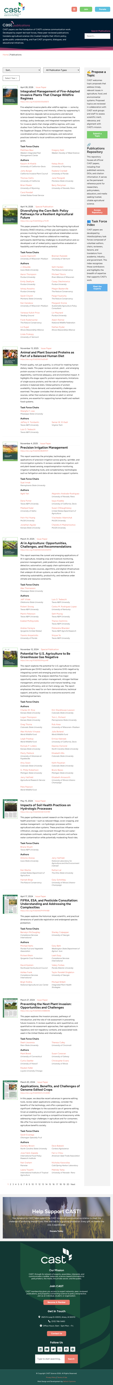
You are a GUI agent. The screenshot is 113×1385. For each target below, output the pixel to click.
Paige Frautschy (59, 296)
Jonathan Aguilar (28, 525)
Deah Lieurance (27, 1042)
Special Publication (44, 206)
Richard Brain (26, 955)
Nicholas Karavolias (61, 1162)
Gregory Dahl (58, 150)
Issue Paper (41, 87)
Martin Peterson (27, 614)
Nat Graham (26, 1162)
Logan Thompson (28, 717)
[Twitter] (53, 1349)
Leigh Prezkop (26, 739)
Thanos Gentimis (59, 621)
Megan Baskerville (60, 288)
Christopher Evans (60, 1060)
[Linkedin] (40, 1349)
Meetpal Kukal (26, 508)
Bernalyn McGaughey (30, 932)
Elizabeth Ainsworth (61, 777)
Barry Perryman (59, 185)
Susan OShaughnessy (62, 508)
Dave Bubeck (58, 1146)
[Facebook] (66, 1349)
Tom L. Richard (58, 717)
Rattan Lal (56, 870)
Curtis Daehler (26, 1060)
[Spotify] (72, 1349)
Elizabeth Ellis (58, 753)
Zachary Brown (27, 1146)
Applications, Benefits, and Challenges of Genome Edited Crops (50, 1088)
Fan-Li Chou (57, 1153)
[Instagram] (59, 1349)
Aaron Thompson (28, 274)
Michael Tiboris (59, 274)
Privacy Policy (51, 1377)
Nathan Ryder (58, 327)
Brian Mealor (26, 185)
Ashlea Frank (26, 972)
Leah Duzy (56, 955)
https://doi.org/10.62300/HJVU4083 (35, 1093)
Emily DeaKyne (27, 281)
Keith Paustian (58, 763)
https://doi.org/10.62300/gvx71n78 (34, 221)
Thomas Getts (27, 178)
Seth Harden (57, 267)
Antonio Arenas (27, 858)
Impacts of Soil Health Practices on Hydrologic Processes (45, 806)
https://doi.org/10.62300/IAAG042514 (35, 550)
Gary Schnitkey (59, 880)
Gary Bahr (56, 946)
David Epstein (26, 965)
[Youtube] (46, 1349)
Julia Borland (58, 731)
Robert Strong (27, 606)
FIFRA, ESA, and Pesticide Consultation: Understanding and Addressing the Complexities (49, 903)
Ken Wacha (25, 870)
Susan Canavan (59, 1053)
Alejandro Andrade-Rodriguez (65, 493)
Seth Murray (57, 614)
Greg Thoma (26, 724)
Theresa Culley (58, 1042)
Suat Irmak (25, 482)
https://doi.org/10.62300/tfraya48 (34, 660)
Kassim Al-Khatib (28, 163)
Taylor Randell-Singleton (63, 972)
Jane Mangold (58, 178)
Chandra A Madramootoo (64, 525)
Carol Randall (26, 192)
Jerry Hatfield (26, 777)
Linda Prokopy (27, 334)
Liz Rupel (24, 327)
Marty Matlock (27, 753)
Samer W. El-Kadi (60, 422)
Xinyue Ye (56, 635)
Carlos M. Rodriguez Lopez (64, 606)
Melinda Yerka (58, 1170)
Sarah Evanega (27, 1134)
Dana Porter (25, 501)
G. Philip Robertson (29, 770)
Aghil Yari (24, 493)
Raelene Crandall (59, 171)
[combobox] (50, 1358)
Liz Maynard (57, 312)
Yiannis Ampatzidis (29, 635)
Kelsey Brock (57, 163)
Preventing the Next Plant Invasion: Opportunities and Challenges (46, 1005)
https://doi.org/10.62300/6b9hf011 (34, 451)
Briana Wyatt (26, 847)
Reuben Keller (26, 1068)
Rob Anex (56, 724)
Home (5, 54)
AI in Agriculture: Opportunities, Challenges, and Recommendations (45, 544)
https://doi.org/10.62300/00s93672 (34, 102)
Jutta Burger (26, 171)
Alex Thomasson (27, 588)
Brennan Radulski (59, 256)
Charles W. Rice (27, 710)
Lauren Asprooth (28, 256)
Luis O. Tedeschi (27, 429)
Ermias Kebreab (59, 739)
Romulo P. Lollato (28, 746)
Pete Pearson (26, 787)
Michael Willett (59, 982)
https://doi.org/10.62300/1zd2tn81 (34, 359)
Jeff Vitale (25, 599)
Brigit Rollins (26, 982)
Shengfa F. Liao (27, 411)
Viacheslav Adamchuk (62, 517)
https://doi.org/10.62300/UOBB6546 (35, 1011)
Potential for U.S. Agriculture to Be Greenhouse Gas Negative (45, 655)
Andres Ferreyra (27, 628)
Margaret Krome (59, 303)
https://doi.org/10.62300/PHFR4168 (34, 911)
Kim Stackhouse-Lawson (63, 710)
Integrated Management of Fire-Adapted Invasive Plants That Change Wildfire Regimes (50, 94)
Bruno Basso (57, 770)
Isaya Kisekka (58, 501)
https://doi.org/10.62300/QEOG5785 (35, 812)
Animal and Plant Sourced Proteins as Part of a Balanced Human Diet (47, 354)
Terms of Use (62, 1377)
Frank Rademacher (29, 320)
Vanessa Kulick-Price (30, 312)
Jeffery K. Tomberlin (29, 422)
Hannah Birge (26, 880)
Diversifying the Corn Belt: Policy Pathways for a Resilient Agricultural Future (46, 214)
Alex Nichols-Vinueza (30, 731)
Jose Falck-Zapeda (29, 1153)
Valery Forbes (58, 965)
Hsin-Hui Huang (27, 517)
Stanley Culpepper (60, 932)
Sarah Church (26, 296)
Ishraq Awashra (27, 288)
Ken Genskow (26, 303)
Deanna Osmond (59, 746)
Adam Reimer (58, 320)
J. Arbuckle (25, 267)
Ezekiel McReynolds (29, 621)
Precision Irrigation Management (44, 447)
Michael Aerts (26, 946)
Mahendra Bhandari (61, 628)
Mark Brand (25, 1053)
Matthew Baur (26, 150)
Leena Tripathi (26, 1170)
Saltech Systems (69, 1381)
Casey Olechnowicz (61, 281)
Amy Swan (25, 763)
